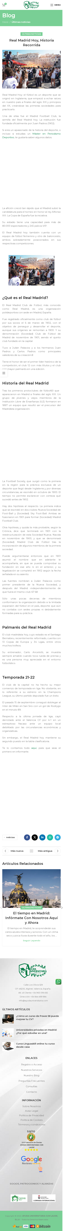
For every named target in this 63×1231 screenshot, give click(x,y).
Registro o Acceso (31, 1064)
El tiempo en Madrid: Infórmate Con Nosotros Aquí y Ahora (31, 918)
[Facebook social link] (27, 837)
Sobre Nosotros (31, 1106)
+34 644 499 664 (38, 996)
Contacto (31, 1091)
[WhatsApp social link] (50, 837)
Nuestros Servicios (31, 1069)
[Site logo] (31, 4)
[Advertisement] (31, 173)
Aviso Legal (31, 1110)
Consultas (31, 1086)
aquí (33, 748)
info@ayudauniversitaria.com (33, 1000)
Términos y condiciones (31, 1124)
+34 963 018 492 (40, 992)
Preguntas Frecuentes (32, 1080)
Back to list (31, 851)
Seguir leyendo (31, 940)
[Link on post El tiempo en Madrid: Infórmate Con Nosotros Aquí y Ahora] (31, 888)
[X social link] (35, 837)
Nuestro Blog (31, 1075)
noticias (10, 837)
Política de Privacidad (31, 1115)
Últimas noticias (21, 22)
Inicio (5, 22)
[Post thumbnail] (8, 1019)
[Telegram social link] (58, 837)
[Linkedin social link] (42, 837)
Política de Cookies (31, 1120)
